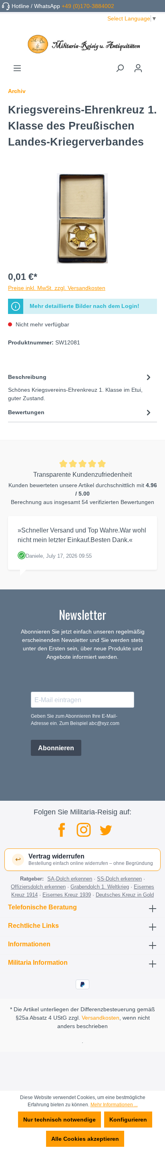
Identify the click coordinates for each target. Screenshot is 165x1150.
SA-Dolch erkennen (69, 879)
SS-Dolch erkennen (119, 879)
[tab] (80, 387)
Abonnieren (56, 748)
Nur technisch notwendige (59, 1119)
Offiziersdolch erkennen (38, 887)
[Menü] (17, 68)
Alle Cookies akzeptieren (85, 1139)
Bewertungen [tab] (26, 412)
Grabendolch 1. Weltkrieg (99, 887)
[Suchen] (120, 68)
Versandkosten (100, 1017)
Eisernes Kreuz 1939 (66, 895)
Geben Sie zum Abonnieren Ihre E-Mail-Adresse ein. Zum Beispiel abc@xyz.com (75, 719)
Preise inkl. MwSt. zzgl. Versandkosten (56, 288)
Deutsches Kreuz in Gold (125, 895)
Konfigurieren (128, 1119)
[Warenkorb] (152, 65)
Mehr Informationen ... (114, 1104)
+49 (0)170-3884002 (88, 6)
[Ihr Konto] (138, 68)
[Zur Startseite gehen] (82, 44)
